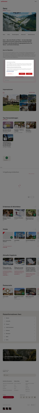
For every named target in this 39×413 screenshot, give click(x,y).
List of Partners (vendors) (10, 71)
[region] (19, 68)
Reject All (22, 73)
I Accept (29, 73)
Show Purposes (10, 73)
